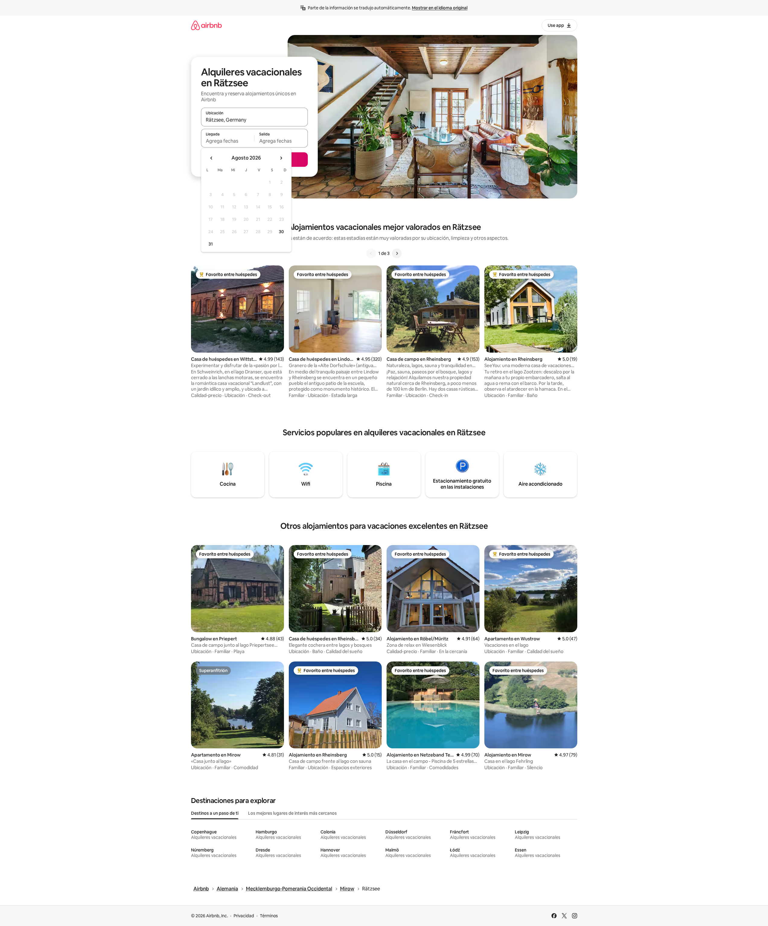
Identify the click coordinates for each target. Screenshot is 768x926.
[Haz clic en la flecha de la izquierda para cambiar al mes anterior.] (211, 158)
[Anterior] (371, 253)
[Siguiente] (397, 253)
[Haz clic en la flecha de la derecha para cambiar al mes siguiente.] (281, 158)
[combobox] (254, 119)
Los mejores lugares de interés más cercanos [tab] (292, 813)
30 (281, 231)
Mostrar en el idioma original (439, 8)
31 (211, 244)
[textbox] (228, 140)
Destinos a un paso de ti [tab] (214, 813)
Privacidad (244, 915)
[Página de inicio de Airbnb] (206, 25)
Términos (269, 915)
